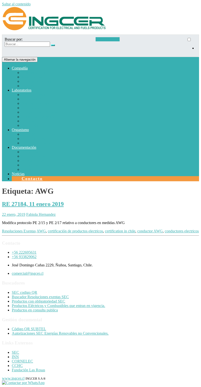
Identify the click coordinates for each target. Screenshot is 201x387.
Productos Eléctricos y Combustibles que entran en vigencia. (58, 306)
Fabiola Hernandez (41, 214)
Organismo (20, 130)
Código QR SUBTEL (29, 329)
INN (15, 357)
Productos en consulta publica (35, 310)
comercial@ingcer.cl (27, 273)
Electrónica (30, 108)
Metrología (30, 125)
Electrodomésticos (36, 94)
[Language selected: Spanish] (191, 45)
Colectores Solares (36, 143)
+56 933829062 (24, 257)
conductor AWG (150, 231)
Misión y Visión (34, 77)
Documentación (24, 147)
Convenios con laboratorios (43, 165)
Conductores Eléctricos (39, 112)
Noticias (18, 174)
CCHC (17, 366)
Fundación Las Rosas (28, 370)
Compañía (20, 68)
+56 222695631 (24, 252)
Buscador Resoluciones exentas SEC (40, 297)
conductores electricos (182, 231)
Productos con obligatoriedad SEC (38, 301)
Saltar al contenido (16, 4)
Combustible (31, 99)
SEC (15, 352)
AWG (41, 231)
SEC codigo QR (24, 292)
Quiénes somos (33, 72)
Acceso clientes (108, 39)
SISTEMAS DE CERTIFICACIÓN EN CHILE (59, 134)
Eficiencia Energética (38, 116)
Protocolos (30, 152)
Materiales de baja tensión (42, 103)
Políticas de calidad (36, 81)
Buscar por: (14, 39)
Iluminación (31, 121)
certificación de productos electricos (75, 231)
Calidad (28, 169)
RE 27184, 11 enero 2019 (33, 204)
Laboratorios (21, 90)
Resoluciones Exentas (19, 231)
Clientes (28, 86)
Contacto (32, 178)
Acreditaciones (33, 161)
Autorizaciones (33, 139)
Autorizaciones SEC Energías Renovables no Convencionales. (60, 333)
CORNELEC (22, 361)
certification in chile (120, 231)
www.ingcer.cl (13, 378)
